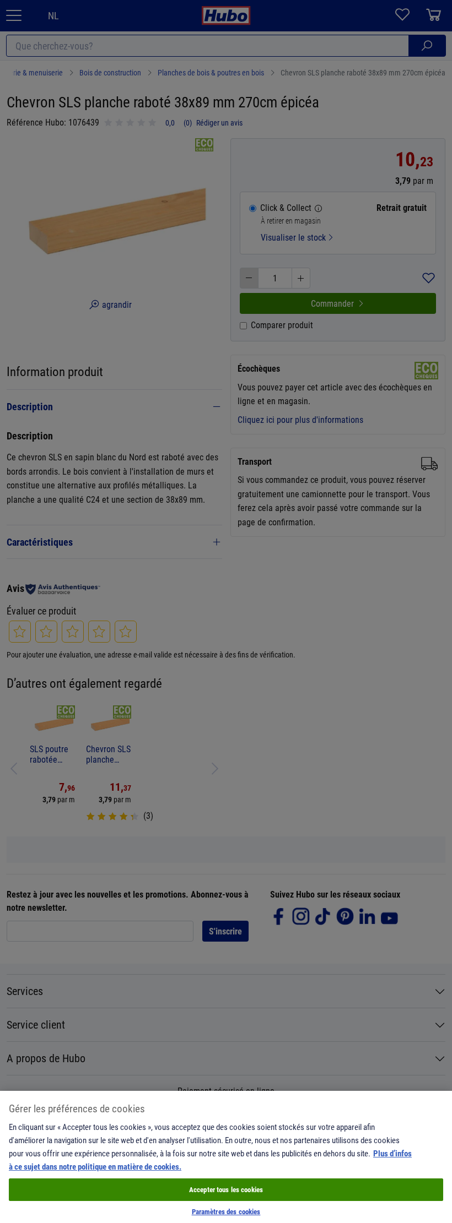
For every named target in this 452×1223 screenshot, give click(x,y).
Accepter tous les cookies (226, 1189)
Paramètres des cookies (226, 1211)
